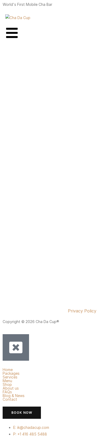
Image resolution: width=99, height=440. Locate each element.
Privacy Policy (82, 311)
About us (11, 388)
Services (10, 377)
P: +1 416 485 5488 (30, 434)
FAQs (7, 392)
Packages (11, 373)
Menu (7, 381)
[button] (49, 373)
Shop (7, 384)
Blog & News (14, 396)
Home (8, 370)
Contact (10, 399)
